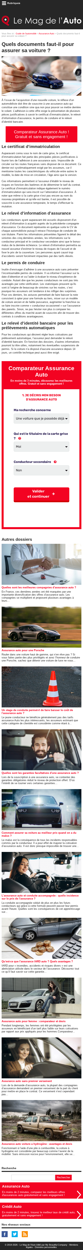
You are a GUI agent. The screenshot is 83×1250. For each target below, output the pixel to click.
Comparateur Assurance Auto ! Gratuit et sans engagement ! (41, 134)
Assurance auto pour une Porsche (23, 650)
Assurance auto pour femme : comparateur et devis (33, 1021)
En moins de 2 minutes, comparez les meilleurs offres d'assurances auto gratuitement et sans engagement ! (33, 1194)
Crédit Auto (12, 1207)
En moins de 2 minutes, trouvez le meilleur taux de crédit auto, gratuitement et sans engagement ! (38, 1214)
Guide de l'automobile (26, 33)
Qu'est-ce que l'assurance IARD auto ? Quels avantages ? (37, 961)
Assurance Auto (46, 33)
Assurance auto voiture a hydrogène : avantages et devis (37, 1143)
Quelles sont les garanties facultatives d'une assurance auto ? (40, 772)
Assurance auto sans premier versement (27, 1081)
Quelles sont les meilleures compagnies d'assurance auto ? (39, 587)
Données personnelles (46, 1247)
